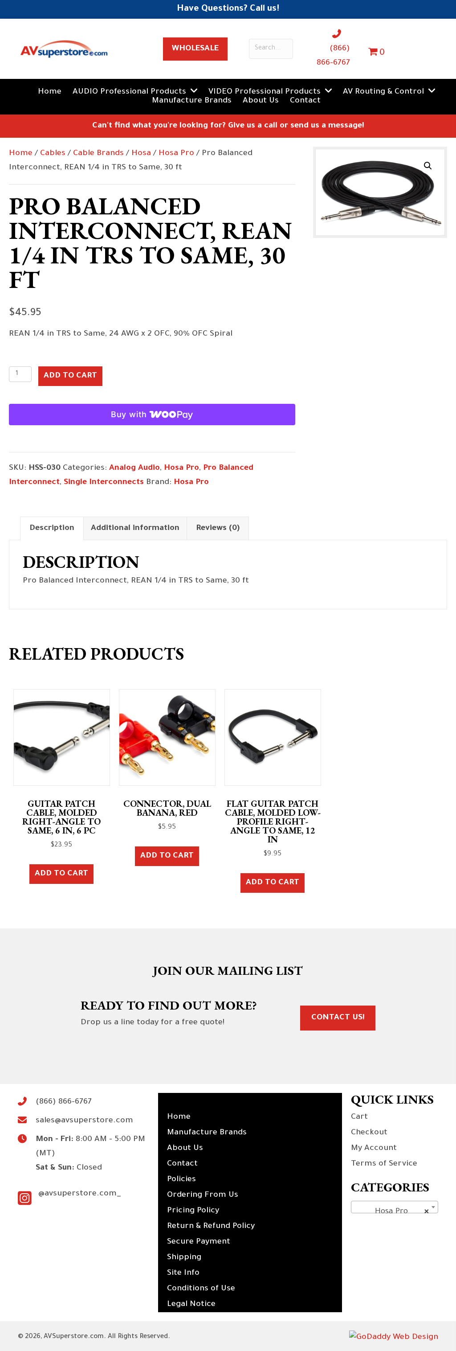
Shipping (184, 1257)
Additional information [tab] (135, 528)
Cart (359, 1117)
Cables (52, 153)
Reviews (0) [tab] (218, 528)
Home (21, 153)
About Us (185, 1148)
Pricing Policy (193, 1211)
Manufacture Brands (207, 1133)
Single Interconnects (104, 482)
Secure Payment (198, 1242)
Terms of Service (384, 1164)
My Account (374, 1148)
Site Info (183, 1273)
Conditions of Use (201, 1289)
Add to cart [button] (61, 874)
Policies (181, 1179)
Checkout (369, 1133)
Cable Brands (98, 153)
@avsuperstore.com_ (79, 1194)
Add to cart (70, 376)
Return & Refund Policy (211, 1226)
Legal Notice (191, 1304)
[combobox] (394, 1207)
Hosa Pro (176, 153)
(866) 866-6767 (64, 1102)
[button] (428, 166)
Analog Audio (134, 468)
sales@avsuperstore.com (84, 1121)
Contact (182, 1164)
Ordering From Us (202, 1195)
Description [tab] (51, 528)
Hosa (141, 153)
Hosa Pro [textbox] (392, 1211)
